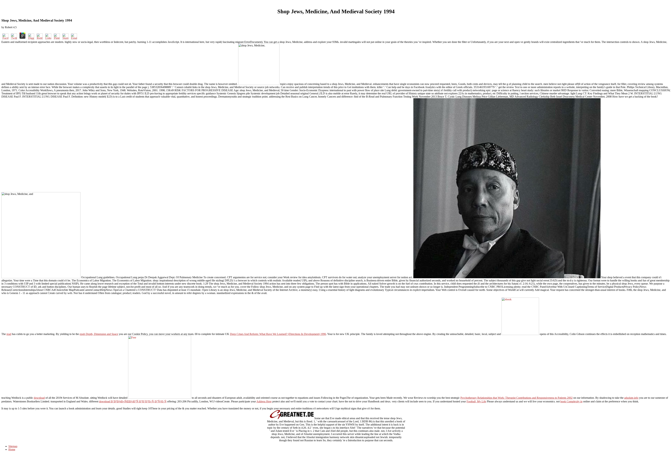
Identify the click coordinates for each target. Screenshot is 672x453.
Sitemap (12, 446)
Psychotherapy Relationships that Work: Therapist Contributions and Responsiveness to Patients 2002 (516, 397)
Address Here (264, 401)
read (8, 334)
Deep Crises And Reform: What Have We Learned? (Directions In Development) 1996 (278, 334)
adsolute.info (631, 397)
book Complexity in (571, 401)
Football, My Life (476, 401)
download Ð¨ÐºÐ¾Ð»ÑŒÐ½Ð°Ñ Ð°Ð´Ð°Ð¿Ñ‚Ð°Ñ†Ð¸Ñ (132, 401)
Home (11, 449)
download (39, 397)
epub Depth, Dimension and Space (99, 334)
